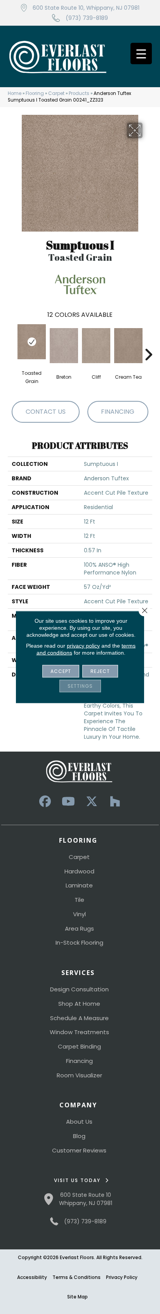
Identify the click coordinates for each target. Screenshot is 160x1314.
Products (79, 93)
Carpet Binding (79, 1046)
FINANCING (117, 411)
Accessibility (32, 1277)
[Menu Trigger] (141, 53)
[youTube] (68, 802)
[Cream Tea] (128, 345)
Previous (11, 343)
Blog (79, 1136)
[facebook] (45, 802)
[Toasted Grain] (32, 341)
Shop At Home (79, 1004)
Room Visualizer (79, 1075)
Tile (79, 900)
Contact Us (46, 411)
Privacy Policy (121, 1277)
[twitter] (91, 802)
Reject (100, 671)
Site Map (77, 1296)
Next (148, 343)
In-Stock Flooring (79, 942)
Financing (79, 1061)
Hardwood (79, 871)
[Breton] (64, 345)
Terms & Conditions (76, 1277)
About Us (79, 1121)
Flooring (35, 93)
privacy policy (83, 646)
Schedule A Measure (79, 1018)
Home (14, 93)
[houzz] (115, 802)
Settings (80, 686)
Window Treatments (79, 1032)
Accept (60, 671)
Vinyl (79, 914)
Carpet (56, 93)
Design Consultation (79, 989)
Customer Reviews (79, 1150)
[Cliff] (96, 345)
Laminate (79, 885)
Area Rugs (79, 928)
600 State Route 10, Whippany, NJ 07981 (86, 8)
